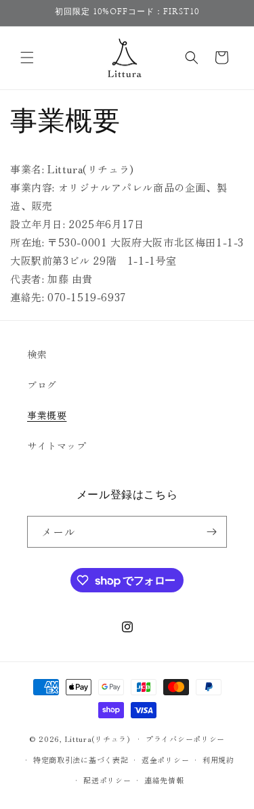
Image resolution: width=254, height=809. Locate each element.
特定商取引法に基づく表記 (80, 759)
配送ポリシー (107, 779)
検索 (37, 354)
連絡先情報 (164, 779)
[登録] (211, 532)
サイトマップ (57, 445)
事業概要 (46, 415)
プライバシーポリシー (185, 738)
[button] (27, 57)
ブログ (42, 384)
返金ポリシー (165, 759)
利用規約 (218, 759)
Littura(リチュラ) (97, 738)
